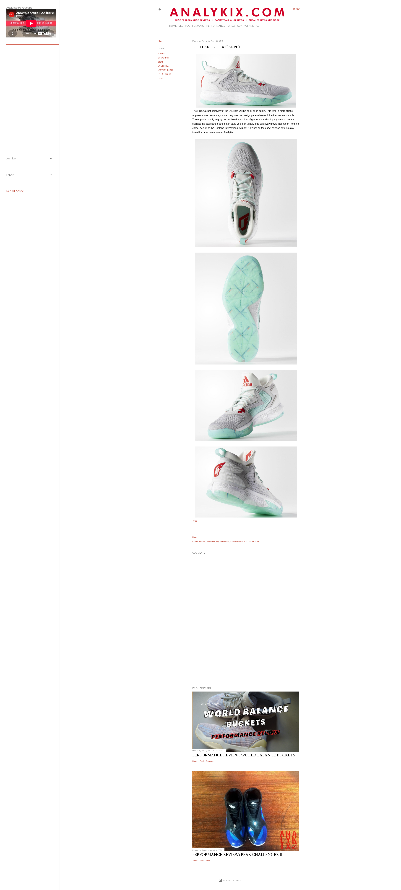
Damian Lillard (165, 70)
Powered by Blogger (232, 880)
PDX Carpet (164, 74)
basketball (163, 57)
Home (173, 25)
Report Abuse (15, 191)
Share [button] (161, 41)
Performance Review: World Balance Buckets (243, 755)
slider (161, 78)
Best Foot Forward (191, 25)
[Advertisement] (245, 657)
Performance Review (220, 25)
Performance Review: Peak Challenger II (237, 854)
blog (160, 61)
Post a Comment (207, 761)
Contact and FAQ (248, 25)
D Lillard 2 (163, 65)
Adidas (161, 53)
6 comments (205, 860)
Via (195, 521)
